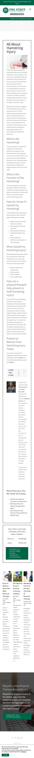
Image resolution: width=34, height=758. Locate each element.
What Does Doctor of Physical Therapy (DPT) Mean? (17, 506)
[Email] (18, 375)
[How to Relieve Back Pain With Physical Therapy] (9, 576)
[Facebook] (18, 370)
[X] (24, 370)
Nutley (10, 543)
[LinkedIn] (18, 373)
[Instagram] (21, 738)
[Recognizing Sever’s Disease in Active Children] (19, 576)
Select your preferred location (21, 19)
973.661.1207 (22, 543)
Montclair (11, 539)
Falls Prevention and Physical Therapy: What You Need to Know (18, 513)
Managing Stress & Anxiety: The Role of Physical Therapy (27, 591)
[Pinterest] (24, 373)
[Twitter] (15, 738)
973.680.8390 (22, 539)
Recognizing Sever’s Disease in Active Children (18, 588)
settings (23, 751)
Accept (5, 755)
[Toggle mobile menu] (30, 9)
